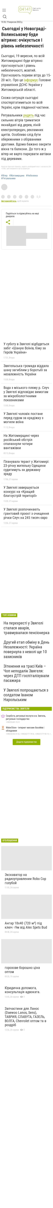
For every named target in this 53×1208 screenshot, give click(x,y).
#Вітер (4, 175)
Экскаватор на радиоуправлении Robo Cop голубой (25, 879)
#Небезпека (32, 175)
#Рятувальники (8, 178)
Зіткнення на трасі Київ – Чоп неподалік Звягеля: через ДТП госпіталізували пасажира (26, 673)
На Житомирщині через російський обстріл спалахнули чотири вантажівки (21, 441)
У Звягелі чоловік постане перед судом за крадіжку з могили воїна (23, 418)
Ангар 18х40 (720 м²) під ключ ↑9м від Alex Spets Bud (26, 925)
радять (28, 115)
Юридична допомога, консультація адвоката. (22, 990)
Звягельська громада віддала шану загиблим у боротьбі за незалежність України (26, 370)
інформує (31, 80)
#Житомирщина (16, 175)
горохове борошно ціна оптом (22, 970)
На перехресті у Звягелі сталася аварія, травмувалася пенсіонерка (26, 628)
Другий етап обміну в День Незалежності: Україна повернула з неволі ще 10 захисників (26, 649)
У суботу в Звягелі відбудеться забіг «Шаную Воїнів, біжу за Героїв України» (26, 348)
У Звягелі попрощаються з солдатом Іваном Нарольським (26, 695)
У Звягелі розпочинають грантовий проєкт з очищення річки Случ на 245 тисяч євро (26, 513)
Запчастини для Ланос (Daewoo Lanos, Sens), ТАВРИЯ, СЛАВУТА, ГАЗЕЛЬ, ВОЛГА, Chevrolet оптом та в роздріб (25, 1016)
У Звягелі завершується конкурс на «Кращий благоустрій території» (21, 491)
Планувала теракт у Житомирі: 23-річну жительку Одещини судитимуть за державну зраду (26, 468)
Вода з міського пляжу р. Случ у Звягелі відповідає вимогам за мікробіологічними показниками (26, 394)
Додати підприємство (26, 741)
